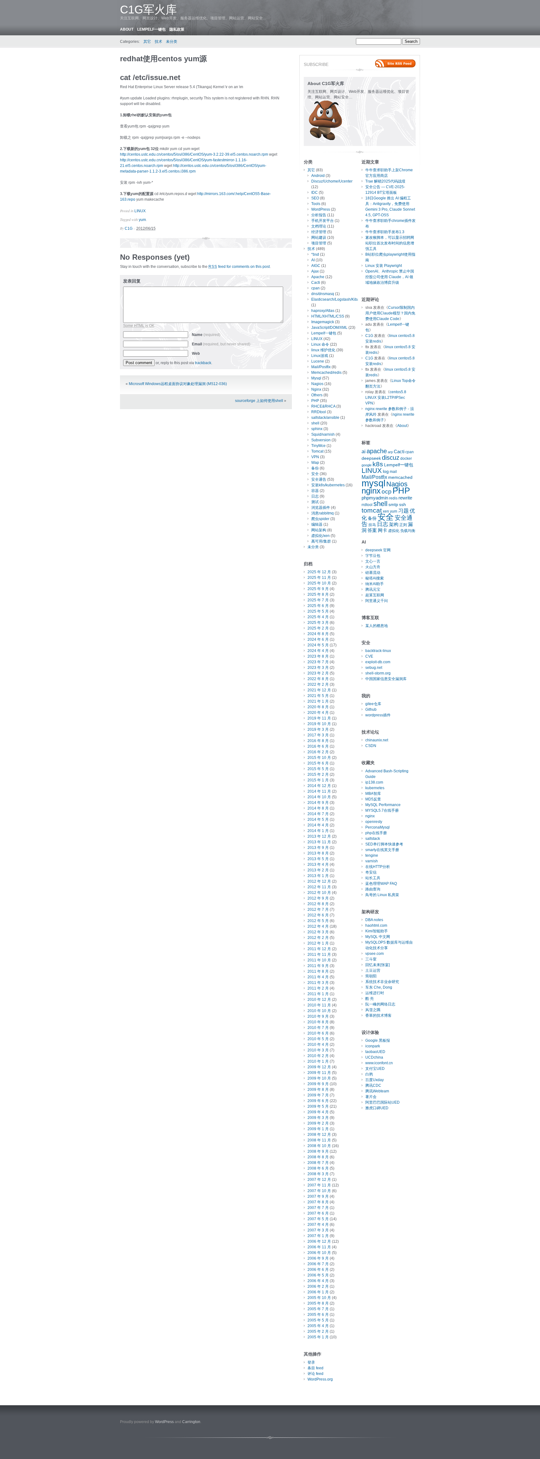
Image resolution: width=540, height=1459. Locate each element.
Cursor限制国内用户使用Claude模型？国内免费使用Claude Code (390, 313)
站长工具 (372, 878)
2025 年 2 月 (318, 628)
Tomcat (317, 451)
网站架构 (318, 530)
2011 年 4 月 (318, 977)
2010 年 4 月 (318, 1044)
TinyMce (318, 446)
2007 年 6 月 (318, 1213)
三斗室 (371, 959)
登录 (311, 1362)
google (367, 465)
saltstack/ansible (325, 417)
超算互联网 (374, 595)
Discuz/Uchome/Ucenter (331, 181)
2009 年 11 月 (319, 1072)
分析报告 (318, 215)
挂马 (372, 525)
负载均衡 (407, 531)
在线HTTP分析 (377, 867)
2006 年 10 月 (319, 1253)
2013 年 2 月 (318, 870)
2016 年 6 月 (318, 746)
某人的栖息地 (376, 626)
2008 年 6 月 (318, 1168)
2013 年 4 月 (318, 864)
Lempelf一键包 (151, 29)
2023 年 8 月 (318, 656)
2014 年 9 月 (318, 802)
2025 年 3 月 (318, 622)
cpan (315, 288)
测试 (315, 502)
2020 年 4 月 (318, 712)
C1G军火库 (148, 9)
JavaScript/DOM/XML (329, 327)
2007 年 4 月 (318, 1224)
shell (315, 423)
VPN (315, 457)
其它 (147, 41)
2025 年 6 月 (318, 606)
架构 (393, 524)
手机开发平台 (322, 220)
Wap (315, 462)
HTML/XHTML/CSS (327, 316)
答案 (372, 530)
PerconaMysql (377, 827)
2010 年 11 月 (319, 1005)
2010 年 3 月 (318, 1050)
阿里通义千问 (376, 601)
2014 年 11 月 (319, 791)
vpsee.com (374, 953)
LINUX (140, 211)
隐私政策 (176, 29)
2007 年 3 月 (318, 1230)
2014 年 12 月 (319, 786)
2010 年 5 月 (318, 1039)
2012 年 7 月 (318, 909)
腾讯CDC (373, 1085)
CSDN (370, 746)
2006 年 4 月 (318, 1281)
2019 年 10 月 (319, 724)
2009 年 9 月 (318, 1084)
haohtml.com (376, 925)
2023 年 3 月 (318, 667)
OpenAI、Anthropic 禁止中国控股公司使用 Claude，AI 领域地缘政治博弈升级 (389, 277)
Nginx (316, 389)
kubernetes (374, 788)
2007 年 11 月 (319, 1185)
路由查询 (372, 889)
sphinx (316, 429)
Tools (315, 204)
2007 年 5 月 (318, 1219)
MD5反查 (373, 799)
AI (313, 260)
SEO (315, 198)
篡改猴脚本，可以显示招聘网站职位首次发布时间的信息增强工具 (389, 243)
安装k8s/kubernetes (328, 485)
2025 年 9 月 (318, 589)
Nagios (317, 384)
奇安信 (371, 872)
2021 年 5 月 (318, 696)
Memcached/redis (326, 372)
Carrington (191, 1422)
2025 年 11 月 (319, 577)
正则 (403, 525)
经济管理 (318, 232)
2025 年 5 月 (318, 611)
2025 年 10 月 (319, 583)
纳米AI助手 (374, 584)
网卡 (382, 530)
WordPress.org (320, 1379)
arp (390, 452)
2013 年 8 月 (318, 853)
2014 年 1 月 (318, 831)
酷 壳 (369, 998)
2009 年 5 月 (318, 1106)
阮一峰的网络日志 (380, 1004)
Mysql (316, 378)
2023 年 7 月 (318, 662)
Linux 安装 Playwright (383, 265)
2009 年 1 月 (318, 1129)
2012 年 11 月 (319, 887)
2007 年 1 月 (318, 1236)
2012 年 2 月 (318, 937)
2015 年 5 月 (318, 769)
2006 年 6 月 (318, 1269)
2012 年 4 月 (318, 926)
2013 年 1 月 (318, 876)
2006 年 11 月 (319, 1247)
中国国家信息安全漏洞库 (386, 679)
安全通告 (318, 479)
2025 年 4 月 (318, 617)
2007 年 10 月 (319, 1191)
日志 (315, 496)
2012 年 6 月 (318, 915)
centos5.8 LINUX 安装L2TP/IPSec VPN (385, 397)
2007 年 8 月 (318, 1202)
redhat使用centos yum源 (163, 58)
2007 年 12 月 (319, 1179)
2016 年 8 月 (318, 741)
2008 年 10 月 (319, 1146)
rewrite (405, 497)
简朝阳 (371, 976)
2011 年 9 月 (318, 966)
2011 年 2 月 (318, 988)
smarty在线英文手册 (382, 850)
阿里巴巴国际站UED (382, 1102)
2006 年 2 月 (318, 1286)
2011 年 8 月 (318, 971)
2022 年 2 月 (318, 684)
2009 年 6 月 (318, 1101)
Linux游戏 (319, 355)
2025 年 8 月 (318, 594)
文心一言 (372, 561)
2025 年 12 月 (319, 572)
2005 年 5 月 (318, 1320)
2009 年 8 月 (318, 1089)
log (386, 471)
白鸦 (369, 1074)
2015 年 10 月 (319, 757)
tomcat (372, 510)
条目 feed (315, 1368)
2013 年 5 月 (318, 859)
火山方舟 (372, 567)
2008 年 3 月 (318, 1174)
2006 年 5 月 (318, 1275)
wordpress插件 (378, 715)
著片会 (371, 1097)
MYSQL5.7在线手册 (382, 810)
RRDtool (318, 412)
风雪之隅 (372, 1010)
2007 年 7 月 (318, 1208)
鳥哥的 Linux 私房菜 (382, 895)
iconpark (372, 1046)
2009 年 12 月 (319, 1067)
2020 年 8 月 (318, 707)
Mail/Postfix (321, 367)
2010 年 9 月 (318, 1016)
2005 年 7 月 (318, 1309)
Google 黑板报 (377, 1040)
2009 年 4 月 (318, 1112)
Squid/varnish (323, 434)
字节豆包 (372, 556)
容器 (315, 491)
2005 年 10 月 (319, 1298)
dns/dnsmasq (322, 294)
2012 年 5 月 (318, 921)
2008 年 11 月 (319, 1140)
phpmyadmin (375, 497)
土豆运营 (372, 970)
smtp (393, 504)
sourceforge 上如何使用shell (259, 401)
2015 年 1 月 (318, 780)
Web (196, 353)
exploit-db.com (377, 662)
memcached (400, 477)
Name (206, 335)
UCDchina (374, 1057)
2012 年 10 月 (319, 892)
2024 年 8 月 (318, 634)
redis (393, 498)
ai (364, 451)
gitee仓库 (373, 704)
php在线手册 (376, 833)
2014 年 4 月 (318, 825)
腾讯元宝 (372, 589)
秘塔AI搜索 (374, 578)
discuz (390, 457)
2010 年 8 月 (318, 1022)
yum (142, 220)
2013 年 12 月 (319, 836)
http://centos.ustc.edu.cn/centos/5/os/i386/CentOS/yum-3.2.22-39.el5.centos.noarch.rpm (194, 154)
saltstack (372, 838)
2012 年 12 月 (319, 881)
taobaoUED (375, 1052)
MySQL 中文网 (377, 937)
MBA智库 (373, 793)
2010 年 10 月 (319, 1011)
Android (318, 175)
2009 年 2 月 (318, 1123)
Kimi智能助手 (376, 931)
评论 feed (315, 1373)
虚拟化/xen (320, 536)
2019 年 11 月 (319, 718)
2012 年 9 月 (318, 898)
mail (393, 471)
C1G (128, 228)
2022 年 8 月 (318, 679)
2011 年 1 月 (318, 994)
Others (316, 395)
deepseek (371, 458)
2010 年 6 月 (318, 1033)
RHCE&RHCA (323, 406)
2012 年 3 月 (318, 932)
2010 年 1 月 (318, 1061)
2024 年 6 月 (318, 639)
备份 (315, 468)
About (126, 29)
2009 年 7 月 (318, 1095)
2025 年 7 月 (318, 600)
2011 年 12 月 (319, 949)
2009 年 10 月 (319, 1078)
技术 (158, 41)
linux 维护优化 (323, 350)
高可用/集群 (321, 541)
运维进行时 (374, 993)
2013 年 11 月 (319, 842)
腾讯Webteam (377, 1091)
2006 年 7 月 (318, 1264)
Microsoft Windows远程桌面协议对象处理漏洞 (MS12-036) (178, 384)
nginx (371, 490)
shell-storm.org (378, 673)
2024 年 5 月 (318, 645)
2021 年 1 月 (318, 701)
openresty (373, 822)
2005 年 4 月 (318, 1326)
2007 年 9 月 (318, 1196)
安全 (315, 474)
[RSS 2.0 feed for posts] (395, 63)
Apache (317, 277)
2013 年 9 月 (318, 847)
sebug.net (373, 667)
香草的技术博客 (378, 1015)
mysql (373, 483)
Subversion (321, 440)
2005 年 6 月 (318, 1314)
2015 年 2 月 (318, 774)
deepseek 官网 (378, 550)
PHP (315, 401)
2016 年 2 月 (318, 752)
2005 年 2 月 (318, 1331)
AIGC (315, 265)
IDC (314, 192)
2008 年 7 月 (318, 1163)
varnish (371, 861)
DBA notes (374, 920)
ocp (387, 491)
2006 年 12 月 (319, 1241)
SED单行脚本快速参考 (384, 844)
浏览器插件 (320, 507)
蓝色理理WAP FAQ (381, 883)
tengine (371, 855)
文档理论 (318, 226)
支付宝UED (375, 1068)
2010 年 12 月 (319, 999)
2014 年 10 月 (319, 797)
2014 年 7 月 (318, 814)
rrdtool (367, 505)
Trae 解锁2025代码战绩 (385, 181)
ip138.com (374, 782)
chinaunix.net (376, 740)
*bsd (315, 254)
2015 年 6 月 (318, 763)
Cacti (315, 282)
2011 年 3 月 (318, 982)
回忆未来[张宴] (377, 965)
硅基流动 (372, 572)
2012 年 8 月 (318, 904)
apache (377, 451)
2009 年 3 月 (318, 1118)
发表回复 (132, 280)
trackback (203, 363)
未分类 (171, 41)
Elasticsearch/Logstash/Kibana (337, 299)
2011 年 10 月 (319, 960)
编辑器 (316, 524)
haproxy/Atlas (322, 310)
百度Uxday (374, 1080)
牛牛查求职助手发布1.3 (384, 232)
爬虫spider (320, 519)
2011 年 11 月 (319, 954)
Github (371, 709)
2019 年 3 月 (318, 729)
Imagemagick (322, 322)
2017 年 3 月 (318, 735)
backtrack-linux (378, 651)
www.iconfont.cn (379, 1063)
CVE (369, 656)
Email (221, 344)
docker (406, 458)
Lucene (317, 361)
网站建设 (318, 237)
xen (386, 511)
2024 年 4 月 (318, 651)
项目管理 (318, 243)
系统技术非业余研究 (382, 982)
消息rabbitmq (322, 513)
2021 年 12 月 (319, 690)
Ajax (315, 271)
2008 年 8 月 (318, 1157)
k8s (377, 464)
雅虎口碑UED (376, 1108)
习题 (403, 511)
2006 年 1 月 (318, 1292)
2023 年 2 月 (318, 673)
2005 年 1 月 (318, 1337)
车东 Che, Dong (378, 987)
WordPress (320, 209)
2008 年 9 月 (318, 1151)
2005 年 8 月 (318, 1303)
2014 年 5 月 (318, 819)
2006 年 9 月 (318, 1258)
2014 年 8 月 (318, 808)
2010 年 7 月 (318, 1027)
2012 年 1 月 (318, 943)
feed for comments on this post (239, 266)
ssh (402, 504)
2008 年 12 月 (319, 1134)
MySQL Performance (383, 805)
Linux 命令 (320, 344)
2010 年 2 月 (318, 1056)
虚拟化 (393, 531)
